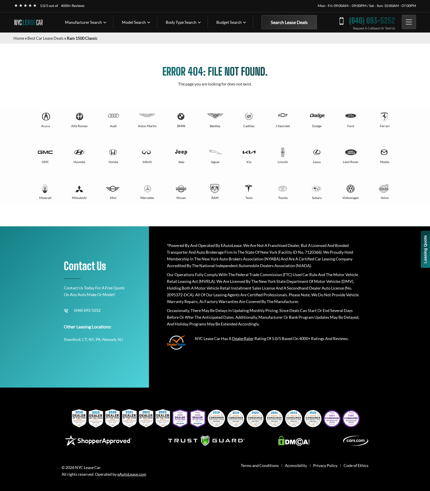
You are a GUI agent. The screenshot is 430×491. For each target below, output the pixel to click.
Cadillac (249, 126)
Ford (350, 126)
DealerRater (243, 338)
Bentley (215, 126)
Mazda (384, 162)
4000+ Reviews (72, 5)
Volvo (385, 198)
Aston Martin (147, 126)
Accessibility (296, 465)
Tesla (248, 198)
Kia (249, 162)
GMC (45, 162)
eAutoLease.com (131, 474)
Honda (113, 162)
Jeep (181, 162)
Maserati (45, 198)
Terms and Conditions (260, 465)
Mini (113, 198)
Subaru (317, 198)
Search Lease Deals (289, 22)
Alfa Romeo (79, 126)
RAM (215, 198)
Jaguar (215, 162)
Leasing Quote (425, 249)
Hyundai (79, 162)
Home (18, 38)
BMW (181, 126)
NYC (28, 22)
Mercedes (147, 198)
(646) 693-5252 (372, 20)
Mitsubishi (79, 198)
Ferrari (385, 126)
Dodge (316, 126)
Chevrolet (283, 126)
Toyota (283, 198)
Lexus (317, 162)
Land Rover (351, 162)
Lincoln (283, 162)
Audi (113, 126)
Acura (45, 126)
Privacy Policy (325, 465)
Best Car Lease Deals (45, 38)
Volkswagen (350, 198)
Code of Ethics (356, 465)
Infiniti (147, 162)
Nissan (181, 198)
